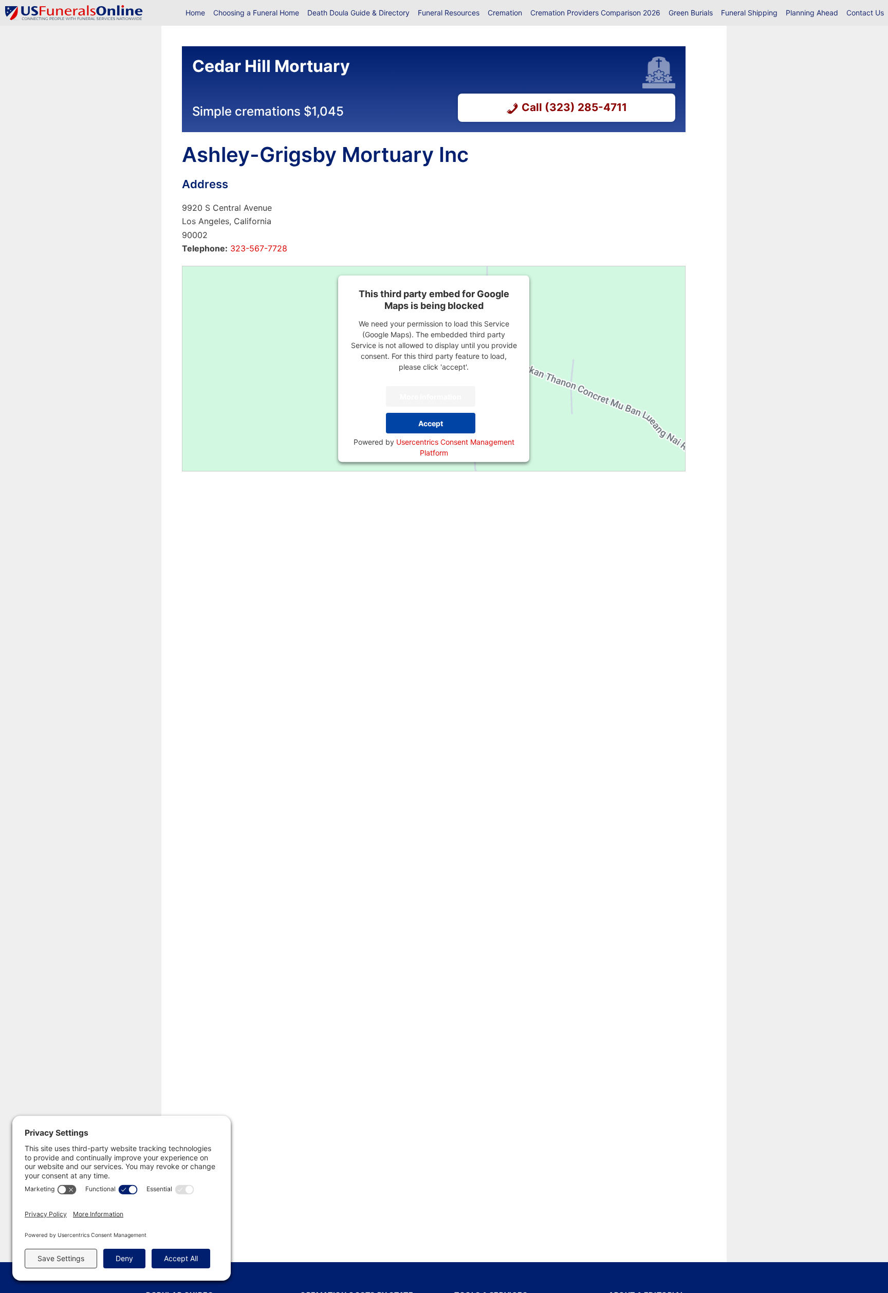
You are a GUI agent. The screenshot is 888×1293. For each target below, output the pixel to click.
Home (195, 12)
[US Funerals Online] (74, 13)
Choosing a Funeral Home (256, 12)
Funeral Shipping (749, 12)
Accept (430, 422)
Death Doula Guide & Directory (358, 12)
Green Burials (691, 12)
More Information (430, 396)
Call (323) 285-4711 (574, 107)
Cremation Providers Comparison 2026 (595, 12)
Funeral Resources (448, 12)
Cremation (505, 12)
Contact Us (865, 12)
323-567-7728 (257, 248)
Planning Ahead (812, 12)
